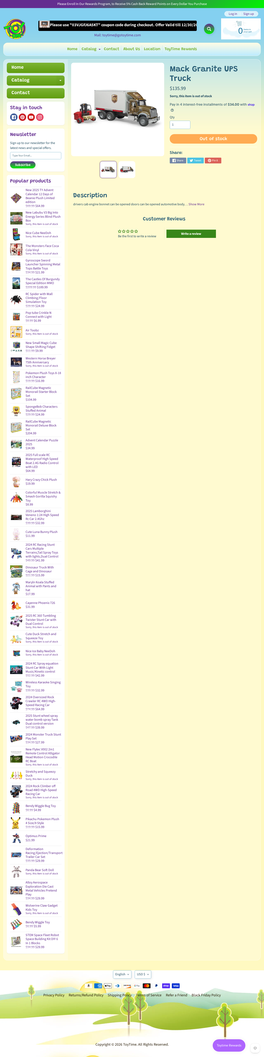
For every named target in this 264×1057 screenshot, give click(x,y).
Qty (172, 117)
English (120, 974)
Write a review (191, 233)
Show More (196, 204)
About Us (131, 49)
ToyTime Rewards (181, 49)
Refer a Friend (176, 995)
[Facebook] (14, 117)
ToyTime (130, 1044)
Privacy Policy (53, 995)
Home (72, 49)
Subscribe (23, 165)
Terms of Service (148, 995)
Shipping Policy (120, 995)
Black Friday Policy (206, 995)
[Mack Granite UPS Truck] (108, 169)
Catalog (92, 50)
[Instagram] (40, 117)
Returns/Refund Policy (86, 995)
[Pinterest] (22, 117)
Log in (233, 13)
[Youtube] (31, 117)
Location (152, 49)
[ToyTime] (14, 29)
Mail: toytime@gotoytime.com (117, 35)
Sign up (248, 13)
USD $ (141, 974)
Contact (111, 49)
